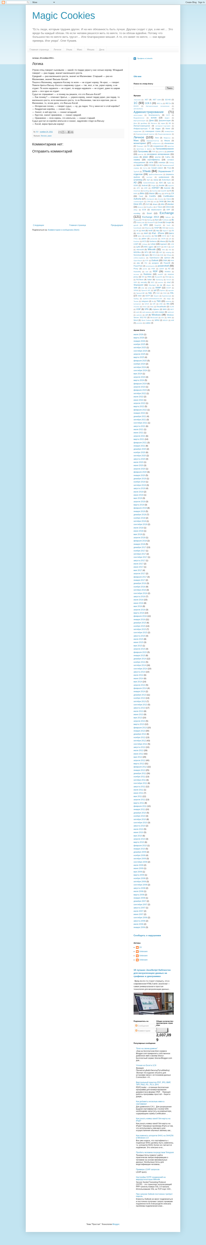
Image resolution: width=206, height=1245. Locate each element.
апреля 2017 (139, 573)
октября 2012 (140, 741)
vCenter (136, 307)
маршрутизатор (153, 141)
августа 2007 (139, 908)
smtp (150, 288)
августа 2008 (139, 888)
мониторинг (140, 143)
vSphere (155, 309)
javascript (153, 239)
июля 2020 (138, 462)
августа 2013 (139, 708)
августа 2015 (139, 636)
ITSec (136, 239)
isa (155, 236)
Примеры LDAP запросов (147, 1169)
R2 (169, 269)
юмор (156, 180)
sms (142, 288)
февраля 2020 (140, 472)
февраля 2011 (140, 806)
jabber (144, 239)
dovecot (141, 207)
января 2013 (139, 731)
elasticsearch (156, 210)
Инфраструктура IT (142, 128)
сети (151, 162)
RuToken (139, 280)
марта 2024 (139, 380)
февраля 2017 (140, 577)
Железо (154, 123)
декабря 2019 (140, 478)
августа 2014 (139, 672)
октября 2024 (140, 367)
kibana (162, 241)
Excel (149, 213)
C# (172, 193)
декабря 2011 (140, 773)
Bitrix (142, 193)
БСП (168, 115)
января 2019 (139, 511)
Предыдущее (117, 225)
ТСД (169, 168)
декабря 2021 (140, 416)
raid (146, 271)
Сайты (167, 157)
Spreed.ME (140, 293)
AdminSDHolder (149, 183)
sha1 (169, 282)
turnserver (137, 304)
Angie (153, 185)
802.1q (159, 103)
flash (157, 220)
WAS (165, 309)
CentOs (152, 196)
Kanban (137, 241)
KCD (144, 241)
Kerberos (153, 241)
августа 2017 (139, 560)
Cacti (141, 196)
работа (161, 151)
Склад (171, 162)
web (137, 312)
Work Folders (146, 320)
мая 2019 (138, 498)
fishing (149, 220)
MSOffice (137, 252)
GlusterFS (151, 222)
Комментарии (143, 1031)
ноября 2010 (139, 816)
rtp (173, 277)
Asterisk (167, 188)
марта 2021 (139, 439)
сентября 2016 (140, 593)
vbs (167, 304)
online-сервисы (139, 258)
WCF (172, 309)
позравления (158, 146)
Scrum (168, 280)
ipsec (140, 236)
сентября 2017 (140, 557)
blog (159, 193)
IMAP (146, 233)
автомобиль (138, 109)
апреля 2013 (139, 721)
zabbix (147, 323)
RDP (155, 271)
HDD (164, 228)
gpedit (136, 225)
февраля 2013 (140, 728)
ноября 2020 (139, 452)
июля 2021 (138, 429)
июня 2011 (138, 793)
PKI (146, 263)
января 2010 (139, 849)
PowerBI (167, 263)
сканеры (161, 162)
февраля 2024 (140, 384)
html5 (150, 231)
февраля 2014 (140, 688)
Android (145, 185)
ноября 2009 (139, 855)
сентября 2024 (140, 370)
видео (167, 118)
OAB (161, 255)
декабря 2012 (140, 734)
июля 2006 (138, 924)
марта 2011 (139, 803)
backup (155, 191)
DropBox (149, 207)
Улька (69, 49)
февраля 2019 (140, 508)
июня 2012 (138, 754)
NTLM (154, 255)
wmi (162, 317)
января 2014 (139, 691)
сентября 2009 (140, 862)
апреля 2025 (139, 354)
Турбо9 (136, 171)
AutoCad (137, 191)
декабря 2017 (140, 547)
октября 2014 (140, 665)
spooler (171, 290)
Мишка (90, 49)
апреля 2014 (139, 685)
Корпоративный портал (145, 134)
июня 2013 (138, 714)
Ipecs (171, 233)
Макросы (167, 138)
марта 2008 (139, 895)
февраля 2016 (140, 616)
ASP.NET (155, 188)
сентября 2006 (140, 917)
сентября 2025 (140, 351)
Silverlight (152, 285)
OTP (146, 260)
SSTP (147, 296)
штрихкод (138, 180)
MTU (146, 252)
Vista (152, 307)
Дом (135, 123)
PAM (172, 260)
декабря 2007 (140, 901)
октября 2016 (140, 590)
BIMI (135, 193)
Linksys (144, 244)
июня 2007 (138, 914)
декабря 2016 (140, 583)
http (157, 231)
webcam (171, 312)
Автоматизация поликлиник (157, 106)
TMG (159, 301)
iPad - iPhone (158, 233)
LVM (172, 244)
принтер (170, 146)
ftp (173, 220)
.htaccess (137, 100)
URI (154, 304)
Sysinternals (166, 296)
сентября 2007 (140, 904)
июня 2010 (138, 832)
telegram (145, 301)
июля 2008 (138, 891)
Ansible (161, 185)
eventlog (137, 213)
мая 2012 (138, 757)
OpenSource (154, 258)
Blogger (115, 1224)
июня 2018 (138, 531)
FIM (143, 220)
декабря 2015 (140, 623)
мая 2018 (138, 534)
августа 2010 (139, 826)
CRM (148, 201)
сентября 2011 (140, 783)
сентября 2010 (140, 822)
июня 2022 (138, 400)
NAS (153, 252)
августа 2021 (139, 426)
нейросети (156, 143)
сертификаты (153, 160)
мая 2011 (138, 796)
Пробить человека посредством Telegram (155, 1152)
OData (169, 255)
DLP (147, 204)
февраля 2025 (140, 361)
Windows (156, 314)
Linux (153, 244)
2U (140, 947)
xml (172, 320)
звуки (163, 123)
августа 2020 (139, 459)
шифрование (164, 177)
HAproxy (148, 228)
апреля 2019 (139, 501)
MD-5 (166, 247)
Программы (143, 151)
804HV (136, 106)
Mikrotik (152, 249)
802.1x (168, 103)
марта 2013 (139, 724)
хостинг (149, 177)
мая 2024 (138, 374)
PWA (153, 269)
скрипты (140, 165)
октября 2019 (140, 485)
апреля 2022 (139, 403)
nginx (147, 255)
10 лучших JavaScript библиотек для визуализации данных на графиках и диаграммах (152, 973)
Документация (165, 120)
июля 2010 (138, 829)
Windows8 (154, 317)
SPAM (136, 290)
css (155, 201)
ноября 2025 (139, 344)
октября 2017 (140, 554)
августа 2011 (139, 786)
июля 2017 (138, 564)
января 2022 (139, 413)
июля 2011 (138, 790)
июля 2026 (138, 334)
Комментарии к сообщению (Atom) (63, 230)
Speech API (145, 290)
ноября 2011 (139, 777)
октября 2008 (140, 881)
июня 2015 (138, 642)
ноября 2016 (139, 587)
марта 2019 (139, 505)
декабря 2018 (140, 514)
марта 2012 (139, 764)
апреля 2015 (139, 649)
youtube (139, 323)
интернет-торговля (162, 126)
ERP (168, 210)
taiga (169, 298)
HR (137, 231)
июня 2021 (138, 433)
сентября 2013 (140, 705)
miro (163, 249)
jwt (170, 239)
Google (168, 222)
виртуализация (139, 120)
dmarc (155, 204)
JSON (163, 239)
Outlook (154, 260)
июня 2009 (138, 868)
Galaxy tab (140, 222)
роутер (158, 157)
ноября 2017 (139, 551)
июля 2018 (138, 528)
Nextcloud (137, 255)
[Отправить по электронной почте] (59, 132)
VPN (147, 309)
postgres (155, 263)
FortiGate (165, 220)
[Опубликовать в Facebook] (69, 132)
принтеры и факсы (144, 149)
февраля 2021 (140, 443)
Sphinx (162, 290)
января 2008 (139, 898)
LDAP (136, 244)
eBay (135, 210)
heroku (171, 228)
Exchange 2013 (150, 217)
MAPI (159, 247)
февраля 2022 (140, 410)
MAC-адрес (148, 247)
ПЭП (153, 151)
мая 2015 (138, 646)
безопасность (154, 115)
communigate (139, 201)
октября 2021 (140, 420)
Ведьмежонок (139, 118)
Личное (57, 49)
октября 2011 (140, 780)
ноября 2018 (139, 518)
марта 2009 (139, 875)
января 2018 (139, 544)
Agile (169, 183)
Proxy (136, 269)
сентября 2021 (140, 423)
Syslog (136, 298)
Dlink (169, 201)
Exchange (167, 213)
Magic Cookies (63, 15)
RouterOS (158, 277)
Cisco (168, 199)
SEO (152, 282)
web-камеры (147, 312)
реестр (140, 154)
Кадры (158, 128)
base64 (163, 191)
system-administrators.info (152, 298)
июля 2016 (138, 600)
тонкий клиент (157, 168)
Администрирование (149, 112)
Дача (101, 49)
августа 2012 (139, 747)
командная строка (153, 131)
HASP (156, 228)
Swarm (156, 296)
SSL (172, 293)
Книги (168, 128)
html (143, 231)
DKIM (161, 201)
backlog (146, 191)
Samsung (159, 280)
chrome (160, 199)
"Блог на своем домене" (147, 1048)
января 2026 (139, 341)
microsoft (140, 249)
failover (168, 217)
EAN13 (168, 207)
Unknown (143, 951)
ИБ (170, 123)
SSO (140, 296)
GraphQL (157, 225)
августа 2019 (139, 488)
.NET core (156, 100)
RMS (149, 277)
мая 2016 (138, 606)
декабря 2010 (140, 813)
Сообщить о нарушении (147, 935)
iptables (148, 236)
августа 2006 (139, 921)
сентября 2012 (140, 744)
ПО (148, 146)
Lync (138, 247)
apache (171, 185)
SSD (158, 293)
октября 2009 (140, 858)
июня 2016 (138, 603)
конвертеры (169, 131)
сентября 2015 (140, 632)
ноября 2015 (139, 626)
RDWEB (168, 271)
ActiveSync (166, 180)
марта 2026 (139, 338)
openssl (167, 258)
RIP (143, 277)
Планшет (140, 146)
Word (136, 320)
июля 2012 (138, 750)
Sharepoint (138, 285)
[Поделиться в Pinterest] (72, 132)
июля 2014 (138, 675)
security (144, 282)
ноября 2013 (139, 698)
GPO (146, 225)
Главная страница (39, 49)
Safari (149, 280)
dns (162, 204)
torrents (168, 301)
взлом (153, 118)
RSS (167, 277)
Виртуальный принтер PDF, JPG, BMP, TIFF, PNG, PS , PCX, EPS (153, 1083)
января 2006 (139, 927)
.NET (146, 100)
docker (171, 204)
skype (168, 285)
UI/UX (147, 304)
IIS (173, 231)
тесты (145, 168)
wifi (146, 315)
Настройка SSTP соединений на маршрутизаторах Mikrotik (151, 1178)
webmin (139, 315)
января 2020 (139, 475)
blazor (152, 193)
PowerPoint (138, 266)
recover (136, 274)
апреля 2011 (139, 800)
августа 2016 (139, 596)
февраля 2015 (140, 652)
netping (168, 252)
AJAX (136, 185)
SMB (135, 288)
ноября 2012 (139, 737)
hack (168, 225)
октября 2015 (140, 629)
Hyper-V (166, 231)
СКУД (150, 165)
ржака (136, 157)
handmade (138, 228)
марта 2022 (139, 406)
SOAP (168, 288)
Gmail (160, 222)
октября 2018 (140, 521)
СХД (157, 165)
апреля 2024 (139, 377)
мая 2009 (138, 872)
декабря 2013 (140, 695)
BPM (166, 193)
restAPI (160, 274)
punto (145, 269)
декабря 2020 (140, 449)
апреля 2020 (139, 469)
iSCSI (164, 236)
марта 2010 (139, 842)
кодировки (137, 131)
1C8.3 (148, 103)
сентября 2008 (140, 885)
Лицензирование (164, 134)
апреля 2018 (139, 537)
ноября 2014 (139, 662)
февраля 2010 (140, 845)
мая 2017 (138, 570)
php (138, 263)
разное (170, 151)
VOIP (138, 309)
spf (155, 290)
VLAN (171, 307)
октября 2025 (140, 347)
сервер (137, 160)
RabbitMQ (137, 271)
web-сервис (159, 312)
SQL (150, 293)
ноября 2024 (139, 364)
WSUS (165, 320)
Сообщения (143, 1026)
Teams (136, 301)
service (160, 282)
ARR (145, 188)
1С (136, 103)
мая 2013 (138, 718)
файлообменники (156, 174)
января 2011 (139, 809)
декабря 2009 (140, 852)
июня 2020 (138, 465)
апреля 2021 (139, 436)
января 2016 (139, 619)
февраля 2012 (140, 767)
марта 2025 (139, 357)
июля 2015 (138, 639)
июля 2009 (138, 865)
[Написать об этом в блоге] (63, 132)
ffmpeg (136, 220)
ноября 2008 (139, 878)
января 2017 (139, 580)
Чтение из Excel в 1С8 (146, 1065)
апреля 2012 (139, 760)
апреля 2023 (139, 387)
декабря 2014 (140, 659)
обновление (169, 143)
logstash (163, 244)
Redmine (148, 274)
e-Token (159, 207)
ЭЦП (148, 180)
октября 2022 (140, 393)
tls (153, 301)
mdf (172, 247)
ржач (50, 136)
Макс (79, 49)
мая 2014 (138, 682)
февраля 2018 (140, 541)
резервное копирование (158, 154)
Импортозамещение (142, 126)
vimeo (144, 307)
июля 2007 (138, 911)
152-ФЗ (168, 100)
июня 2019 (138, 495)
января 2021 (139, 446)
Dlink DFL (138, 204)
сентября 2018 (140, 524)
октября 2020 (140, 456)
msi (170, 249)
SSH (165, 293)
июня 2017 (138, 567)
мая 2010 (138, 836)
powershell (163, 265)
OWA (165, 260)
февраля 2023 (140, 390)
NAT (160, 252)
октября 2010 (140, 819)
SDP (135, 282)
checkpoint (150, 199)
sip (161, 285)
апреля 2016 (139, 610)
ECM (144, 210)
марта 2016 (139, 613)
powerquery (150, 266)
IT (170, 236)
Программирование (165, 149)
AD (135, 182)
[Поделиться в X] (66, 132)
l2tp (169, 241)
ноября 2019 (139, 482)
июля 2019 (138, 492)
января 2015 (139, 655)
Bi (170, 191)
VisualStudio (161, 307)
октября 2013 (140, 701)
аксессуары (138, 115)
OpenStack (138, 260)
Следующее (38, 225)
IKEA (138, 233)
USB (161, 304)
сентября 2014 (140, 669)
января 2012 (139, 770)
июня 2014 (138, 678)
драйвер (144, 123)
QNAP (161, 269)
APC (138, 188)
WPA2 (157, 320)
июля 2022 (138, 397)
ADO (161, 183)
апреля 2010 (139, 839)
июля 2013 (138, 711)
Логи (157, 138)
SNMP (158, 288)
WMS (169, 317)
